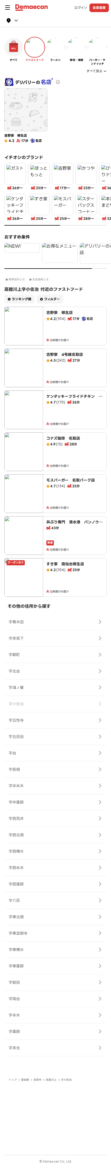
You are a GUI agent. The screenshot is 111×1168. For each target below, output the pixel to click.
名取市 (37, 1079)
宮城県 (25, 1079)
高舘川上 (51, 1079)
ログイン (80, 8)
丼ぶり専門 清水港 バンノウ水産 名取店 (74, 524)
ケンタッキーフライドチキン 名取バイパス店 (74, 399)
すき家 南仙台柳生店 (65, 564)
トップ (13, 1079)
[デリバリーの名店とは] (58, 82)
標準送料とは (17, 279)
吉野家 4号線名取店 (64, 354)
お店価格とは (40, 279)
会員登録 (99, 7)
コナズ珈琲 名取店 (63, 438)
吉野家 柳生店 (59, 313)
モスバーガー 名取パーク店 (70, 480)
